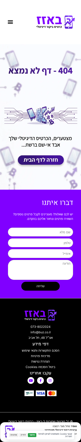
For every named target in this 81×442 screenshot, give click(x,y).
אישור (32, 435)
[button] (10, 22)
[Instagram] (50, 380)
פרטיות (14, 435)
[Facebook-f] (40, 380)
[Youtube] (31, 380)
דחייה (23, 435)
